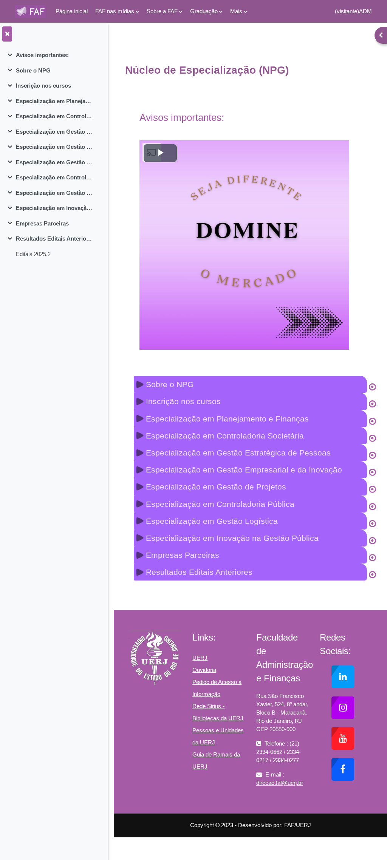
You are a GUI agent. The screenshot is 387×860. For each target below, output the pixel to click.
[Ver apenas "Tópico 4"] (372, 438)
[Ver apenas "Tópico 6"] (372, 472)
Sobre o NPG (33, 70)
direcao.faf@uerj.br (279, 783)
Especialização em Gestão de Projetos (54, 162)
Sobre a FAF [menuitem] (162, 11)
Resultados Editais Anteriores (54, 238)
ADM (365, 11)
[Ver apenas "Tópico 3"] (372, 421)
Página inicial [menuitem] (72, 11)
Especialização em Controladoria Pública (54, 177)
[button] (250, 384)
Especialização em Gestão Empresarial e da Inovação (54, 147)
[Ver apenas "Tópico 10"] (372, 541)
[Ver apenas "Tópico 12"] (372, 575)
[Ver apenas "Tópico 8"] (372, 507)
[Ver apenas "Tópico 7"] (372, 489)
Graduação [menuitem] (204, 11)
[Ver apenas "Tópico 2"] (372, 404)
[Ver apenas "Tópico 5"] (372, 455)
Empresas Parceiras (42, 223)
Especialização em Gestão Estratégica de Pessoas (54, 131)
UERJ (199, 658)
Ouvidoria (204, 670)
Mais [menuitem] (236, 11)
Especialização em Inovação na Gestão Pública (54, 208)
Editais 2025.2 (33, 254)
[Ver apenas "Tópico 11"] (372, 558)
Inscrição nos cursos (43, 85)
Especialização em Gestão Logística (54, 193)
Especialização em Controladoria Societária (54, 116)
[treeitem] (53, 55)
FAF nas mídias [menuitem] (114, 11)
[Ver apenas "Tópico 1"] (372, 387)
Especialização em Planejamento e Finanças (54, 101)
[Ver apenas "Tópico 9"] (372, 524)
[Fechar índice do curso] (7, 34)
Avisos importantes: (42, 55)
